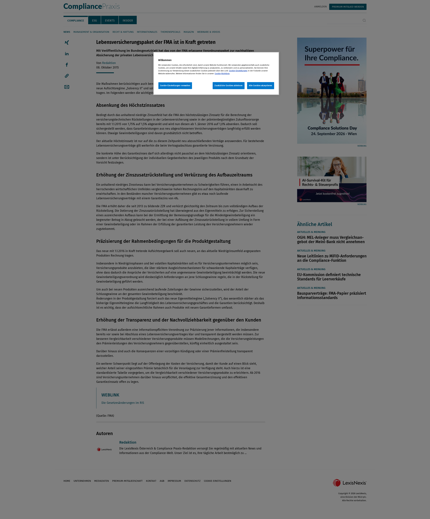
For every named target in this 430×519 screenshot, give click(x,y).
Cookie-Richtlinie (222, 73)
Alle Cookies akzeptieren (260, 85)
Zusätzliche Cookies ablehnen (228, 85)
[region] (216, 73)
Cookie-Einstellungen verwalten (175, 85)
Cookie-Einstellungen (238, 71)
